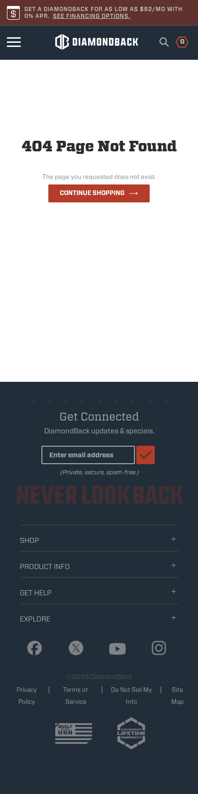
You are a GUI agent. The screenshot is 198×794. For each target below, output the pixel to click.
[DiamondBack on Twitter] (72, 648)
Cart (177, 41)
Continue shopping (92, 193)
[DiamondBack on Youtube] (114, 649)
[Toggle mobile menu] (14, 42)
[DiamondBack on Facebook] (31, 648)
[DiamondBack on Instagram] (155, 648)
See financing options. (91, 15)
